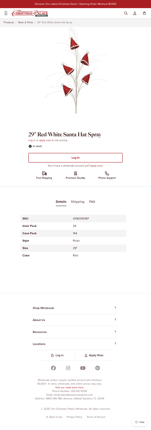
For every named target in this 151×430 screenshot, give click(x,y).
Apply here (96, 166)
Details (61, 201)
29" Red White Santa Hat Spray (54, 22)
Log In (76, 158)
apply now (45, 140)
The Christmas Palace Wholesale (68, 409)
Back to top (55, 417)
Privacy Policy (74, 417)
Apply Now (96, 355)
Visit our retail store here (69, 387)
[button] (145, 13)
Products (9, 22)
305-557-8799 (79, 391)
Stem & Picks (25, 22)
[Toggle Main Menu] (5, 13)
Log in (31, 140)
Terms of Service (96, 417)
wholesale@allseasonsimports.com (73, 395)
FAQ (92, 201)
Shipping (78, 201)
